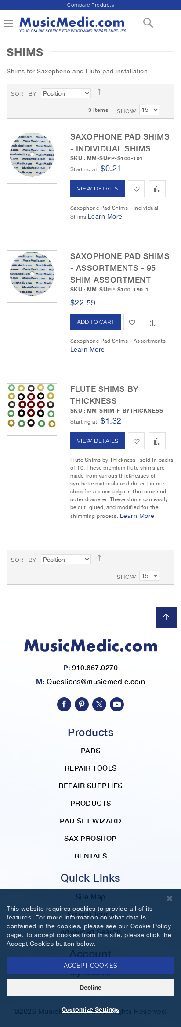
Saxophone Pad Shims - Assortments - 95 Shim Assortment (120, 267)
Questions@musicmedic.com (96, 681)
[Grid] (166, 94)
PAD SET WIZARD (90, 820)
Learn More (105, 216)
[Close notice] (170, 898)
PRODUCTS (90, 803)
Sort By (23, 93)
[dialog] (90, 958)
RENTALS (90, 855)
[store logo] (72, 28)
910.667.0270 (95, 667)
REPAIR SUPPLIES (90, 785)
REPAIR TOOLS (91, 768)
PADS (91, 750)
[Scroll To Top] (166, 617)
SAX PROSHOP (90, 838)
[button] (136, 188)
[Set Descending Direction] (102, 91)
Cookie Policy (150, 926)
